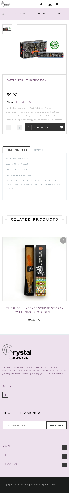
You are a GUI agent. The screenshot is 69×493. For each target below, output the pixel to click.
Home (10, 14)
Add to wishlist (62, 127)
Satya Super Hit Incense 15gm (27, 80)
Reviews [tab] (38, 150)
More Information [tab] (16, 150)
